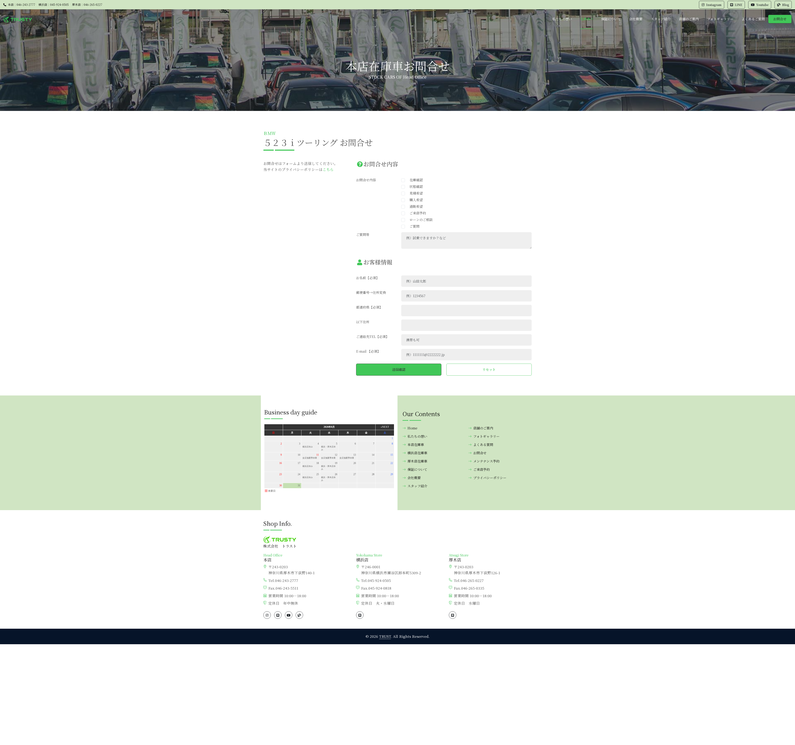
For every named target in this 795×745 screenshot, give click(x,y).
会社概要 (635, 19)
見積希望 (414, 193)
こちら (328, 169)
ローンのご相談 (419, 219)
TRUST (385, 636)
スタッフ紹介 (661, 19)
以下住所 (362, 322)
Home (412, 428)
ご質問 (412, 226)
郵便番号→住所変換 (371, 292)
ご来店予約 (416, 213)
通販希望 (414, 206)
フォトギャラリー (720, 19)
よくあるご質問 (753, 19)
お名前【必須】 (367, 277)
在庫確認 (414, 180)
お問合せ (780, 19)
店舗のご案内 (689, 19)
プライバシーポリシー (489, 477)
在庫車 (585, 19)
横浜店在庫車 (417, 453)
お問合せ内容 (366, 180)
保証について (611, 19)
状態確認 (414, 186)
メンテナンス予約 (486, 461)
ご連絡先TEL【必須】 (372, 336)
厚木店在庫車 (417, 461)
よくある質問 (483, 444)
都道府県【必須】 (369, 307)
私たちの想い (562, 19)
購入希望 (414, 199)
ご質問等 (362, 234)
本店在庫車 (415, 444)
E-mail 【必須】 (368, 351)
